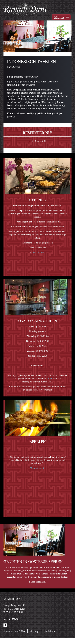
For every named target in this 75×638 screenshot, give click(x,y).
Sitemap (34, 631)
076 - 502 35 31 (37, 140)
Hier (50, 378)
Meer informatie (37, 468)
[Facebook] (5, 625)
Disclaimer (49, 631)
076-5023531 (39, 252)
